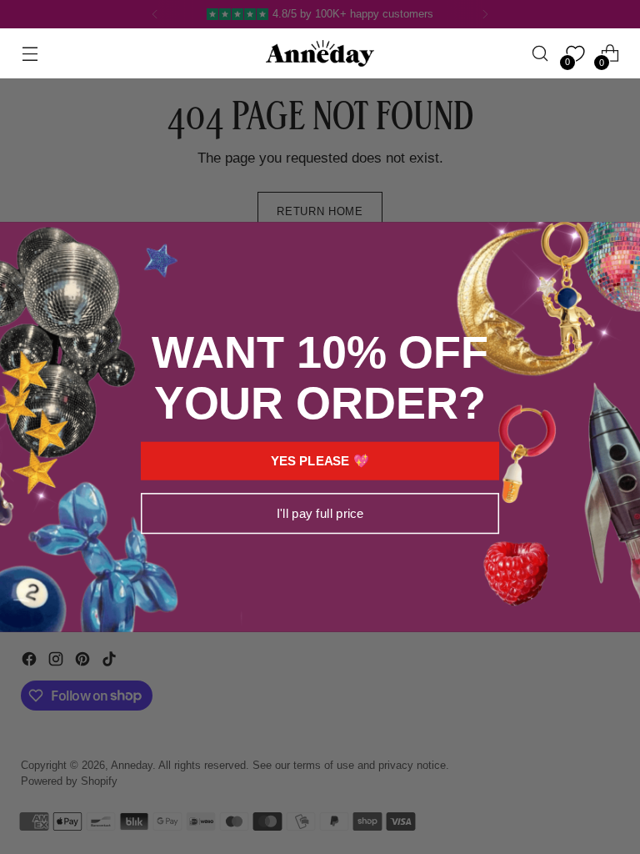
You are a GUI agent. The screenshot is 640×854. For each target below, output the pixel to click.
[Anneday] (320, 54)
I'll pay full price (320, 513)
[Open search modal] (540, 54)
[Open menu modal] (29, 54)
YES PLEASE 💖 (320, 461)
